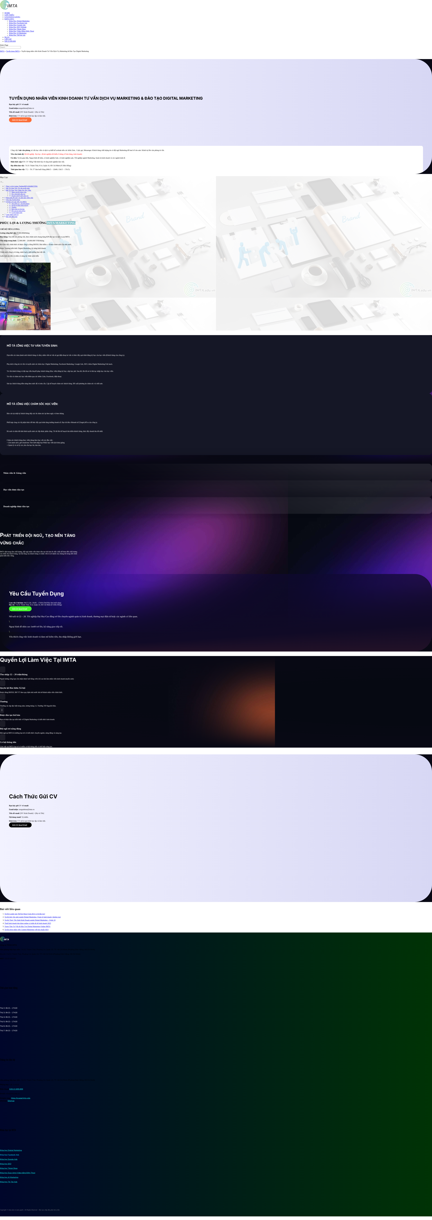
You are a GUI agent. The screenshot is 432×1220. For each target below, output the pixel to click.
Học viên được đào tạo (18, 194)
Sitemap (11, 1101)
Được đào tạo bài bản (18, 209)
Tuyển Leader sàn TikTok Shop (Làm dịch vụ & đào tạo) (24, 914)
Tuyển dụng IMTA (13, 51)
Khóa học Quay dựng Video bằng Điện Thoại (17, 1173)
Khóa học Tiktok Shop (8, 1168)
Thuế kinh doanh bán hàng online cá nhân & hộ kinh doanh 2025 (27, 923)
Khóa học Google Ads (8, 1159)
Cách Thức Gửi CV (12, 214)
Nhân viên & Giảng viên (19, 192)
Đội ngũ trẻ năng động (18, 211)
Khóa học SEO (5, 1164)
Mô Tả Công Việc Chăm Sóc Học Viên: (18, 190)
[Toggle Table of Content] (1, 182)
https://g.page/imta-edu (20, 1098)
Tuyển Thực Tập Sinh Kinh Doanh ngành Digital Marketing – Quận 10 (29, 920)
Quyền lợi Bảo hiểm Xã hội (20, 205)
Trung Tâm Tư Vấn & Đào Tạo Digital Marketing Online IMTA (27, 926)
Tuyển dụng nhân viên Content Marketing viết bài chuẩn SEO (26, 930)
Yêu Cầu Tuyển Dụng (13, 200)
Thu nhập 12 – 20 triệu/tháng (20, 203)
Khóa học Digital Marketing (11, 1150)
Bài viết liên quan (11, 217)
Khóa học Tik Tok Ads (8, 1182)
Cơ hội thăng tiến (17, 212)
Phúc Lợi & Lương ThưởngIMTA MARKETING (22, 186)
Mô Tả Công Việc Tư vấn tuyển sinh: (18, 188)
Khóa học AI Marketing (9, 1177)
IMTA (2, 51)
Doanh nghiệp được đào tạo (20, 196)
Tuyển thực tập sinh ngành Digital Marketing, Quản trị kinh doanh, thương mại (32, 917)
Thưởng (14, 207)
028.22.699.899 (10, 41)
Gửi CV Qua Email (19, 120)
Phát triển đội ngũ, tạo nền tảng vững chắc (19, 198)
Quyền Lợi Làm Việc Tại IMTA (16, 202)
